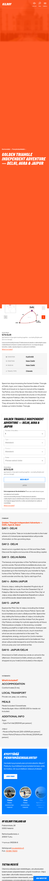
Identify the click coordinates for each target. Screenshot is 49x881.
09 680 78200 (11, 851)
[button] (24, 433)
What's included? (7, 349)
